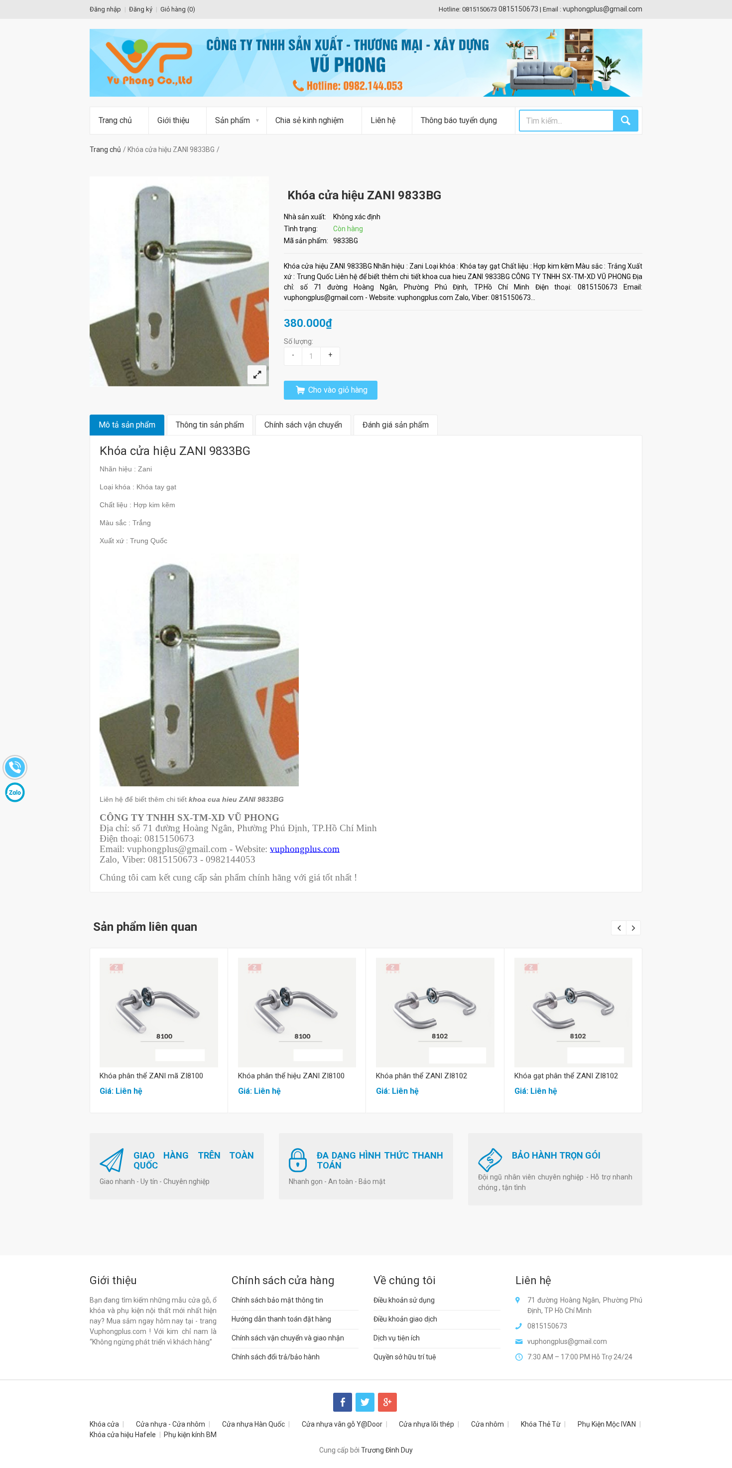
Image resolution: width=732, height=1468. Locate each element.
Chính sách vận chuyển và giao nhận (288, 1338)
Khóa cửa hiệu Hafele (123, 1435)
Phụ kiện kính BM (190, 1435)
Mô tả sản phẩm (127, 425)
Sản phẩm (232, 120)
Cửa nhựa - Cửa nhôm (170, 1424)
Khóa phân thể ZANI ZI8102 (421, 1075)
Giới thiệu (173, 120)
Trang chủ (115, 120)
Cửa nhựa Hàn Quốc (253, 1424)
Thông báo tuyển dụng (459, 120)
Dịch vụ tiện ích (396, 1338)
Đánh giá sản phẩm (396, 425)
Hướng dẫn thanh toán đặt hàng (281, 1319)
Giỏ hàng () (177, 9)
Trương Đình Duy (387, 1450)
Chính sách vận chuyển (303, 425)
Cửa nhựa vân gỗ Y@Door (342, 1424)
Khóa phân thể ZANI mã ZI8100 (151, 1075)
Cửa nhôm (487, 1424)
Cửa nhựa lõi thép (426, 1424)
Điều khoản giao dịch (405, 1319)
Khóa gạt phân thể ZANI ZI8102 (566, 1075)
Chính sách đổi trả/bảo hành (276, 1357)
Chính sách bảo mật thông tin (277, 1300)
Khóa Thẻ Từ (541, 1424)
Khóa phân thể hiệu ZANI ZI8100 (291, 1075)
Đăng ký (140, 9)
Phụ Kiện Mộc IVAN (607, 1424)
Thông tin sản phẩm (210, 425)
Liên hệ (382, 120)
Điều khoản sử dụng (404, 1300)
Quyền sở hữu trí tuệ (404, 1357)
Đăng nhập (105, 9)
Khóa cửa (104, 1424)
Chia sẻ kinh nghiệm (309, 120)
